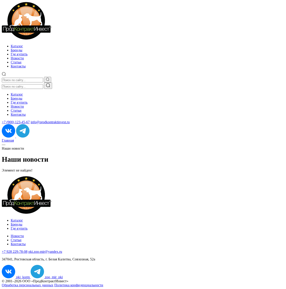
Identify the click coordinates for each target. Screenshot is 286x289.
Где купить (19, 54)
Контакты (18, 66)
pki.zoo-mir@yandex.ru (45, 251)
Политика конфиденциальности (78, 285)
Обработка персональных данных (27, 285)
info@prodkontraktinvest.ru (50, 122)
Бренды (16, 50)
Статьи (16, 62)
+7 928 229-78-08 (14, 251)
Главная (8, 140)
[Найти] (48, 85)
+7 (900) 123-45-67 (16, 122)
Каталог (17, 46)
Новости (17, 58)
